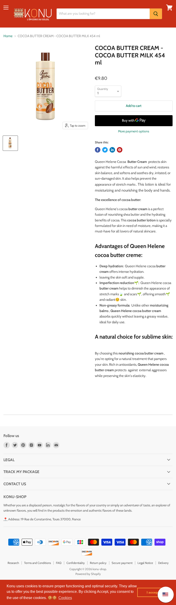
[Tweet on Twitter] (105, 150)
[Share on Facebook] (97, 150)
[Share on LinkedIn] (112, 150)
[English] (163, 594)
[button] (65, 597)
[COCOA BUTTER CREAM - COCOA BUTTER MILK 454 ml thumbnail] (10, 143)
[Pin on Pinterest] (119, 150)
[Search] (156, 13)
